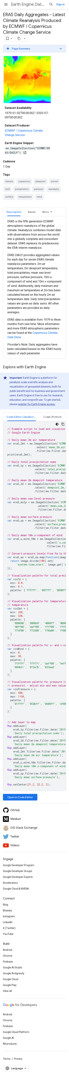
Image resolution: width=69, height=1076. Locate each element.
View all (7, 990)
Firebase (8, 961)
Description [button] (13, 212)
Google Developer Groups (17, 871)
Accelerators (10, 882)
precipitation (22, 189)
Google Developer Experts (18, 876)
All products (10, 1043)
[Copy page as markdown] (19, 38)
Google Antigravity (13, 973)
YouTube (8, 933)
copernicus (24, 181)
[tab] (14, 212)
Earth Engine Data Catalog (28, 4)
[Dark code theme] (57, 424)
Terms (6, 1058)
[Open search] (51, 4)
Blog (5, 904)
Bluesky (7, 910)
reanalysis (53, 189)
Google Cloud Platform (16, 1032)
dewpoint (40, 181)
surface (9, 196)
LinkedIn (8, 922)
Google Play (10, 985)
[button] (34, 48)
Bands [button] (32, 212)
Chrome (7, 955)
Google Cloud (10, 979)
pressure (38, 189)
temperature (25, 196)
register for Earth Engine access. (36, 404)
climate (9, 181)
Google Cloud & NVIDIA (16, 888)
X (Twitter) (9, 928)
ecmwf (54, 181)
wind (39, 196)
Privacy (18, 1058)
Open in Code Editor (20, 797)
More (45, 212)
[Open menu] (6, 4)
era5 (7, 189)
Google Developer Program (18, 865)
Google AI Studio (12, 967)
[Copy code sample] (63, 424)
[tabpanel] (34, 287)
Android (7, 949)
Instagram (9, 916)
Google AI (8, 1037)
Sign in (60, 4)
